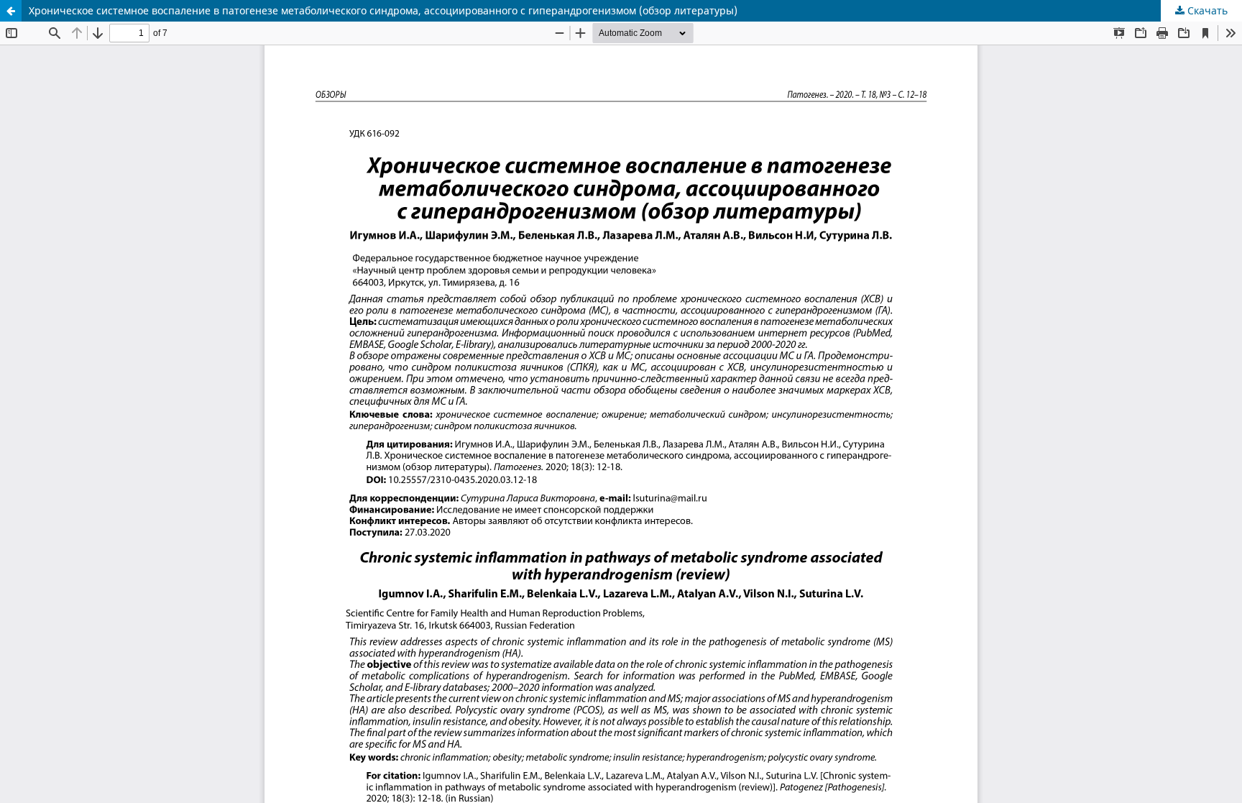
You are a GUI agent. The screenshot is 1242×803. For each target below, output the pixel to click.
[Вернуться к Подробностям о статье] (11, 11)
